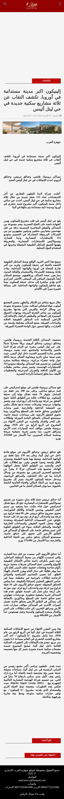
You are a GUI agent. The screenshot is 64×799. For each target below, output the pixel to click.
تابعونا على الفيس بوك (42, 755)
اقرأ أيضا (46, 740)
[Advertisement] (32, 41)
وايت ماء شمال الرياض (32, 793)
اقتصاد (46, 81)
